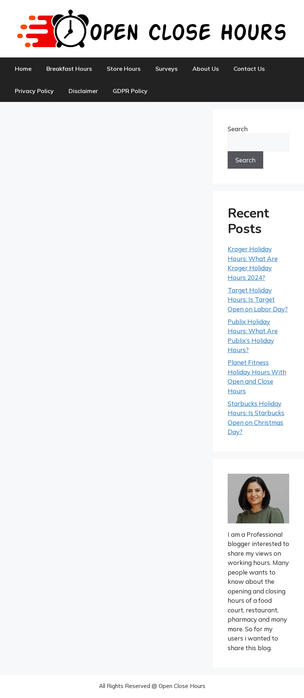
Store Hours (124, 68)
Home (23, 68)
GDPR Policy (130, 91)
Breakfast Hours (69, 68)
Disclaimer (83, 91)
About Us (205, 68)
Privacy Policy (34, 91)
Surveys (166, 68)
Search (238, 129)
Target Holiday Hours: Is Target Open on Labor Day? (258, 299)
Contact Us (249, 68)
